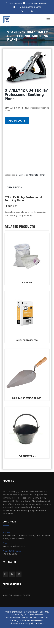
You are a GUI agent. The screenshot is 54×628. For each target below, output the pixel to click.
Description (14, 187)
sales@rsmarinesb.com (36, 3)
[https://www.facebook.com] (27, 11)
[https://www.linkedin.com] (32, 11)
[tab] (14, 187)
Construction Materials (27, 175)
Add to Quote (17, 120)
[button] (44, 55)
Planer (42, 175)
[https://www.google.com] (22, 11)
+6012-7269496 (15, 3)
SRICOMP (39, 623)
